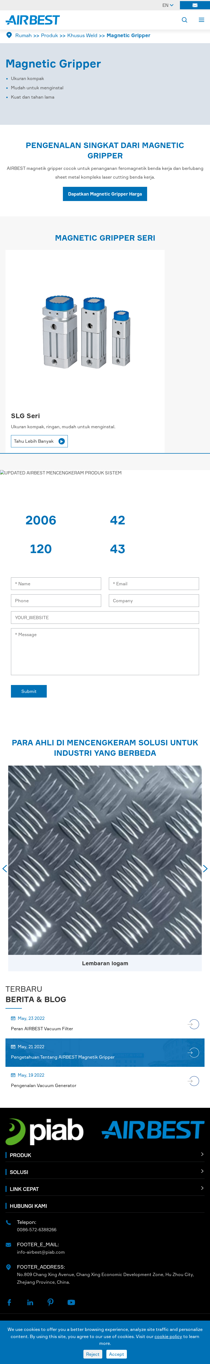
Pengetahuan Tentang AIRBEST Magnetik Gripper (63, 1057)
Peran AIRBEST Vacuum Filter (42, 1028)
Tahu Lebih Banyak (38, 441)
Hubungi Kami (28, 1206)
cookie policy (168, 1336)
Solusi (19, 1172)
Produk (49, 35)
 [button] (205, 868)
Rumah (23, 35)
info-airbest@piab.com (41, 1252)
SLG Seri (25, 416)
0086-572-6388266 (36, 1229)
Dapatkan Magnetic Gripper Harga (105, 194)
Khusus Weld (82, 35)
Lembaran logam (105, 963)
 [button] (4, 868)
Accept (116, 1354)
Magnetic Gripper (128, 35)
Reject (93, 1354)
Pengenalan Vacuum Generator (43, 1085)
